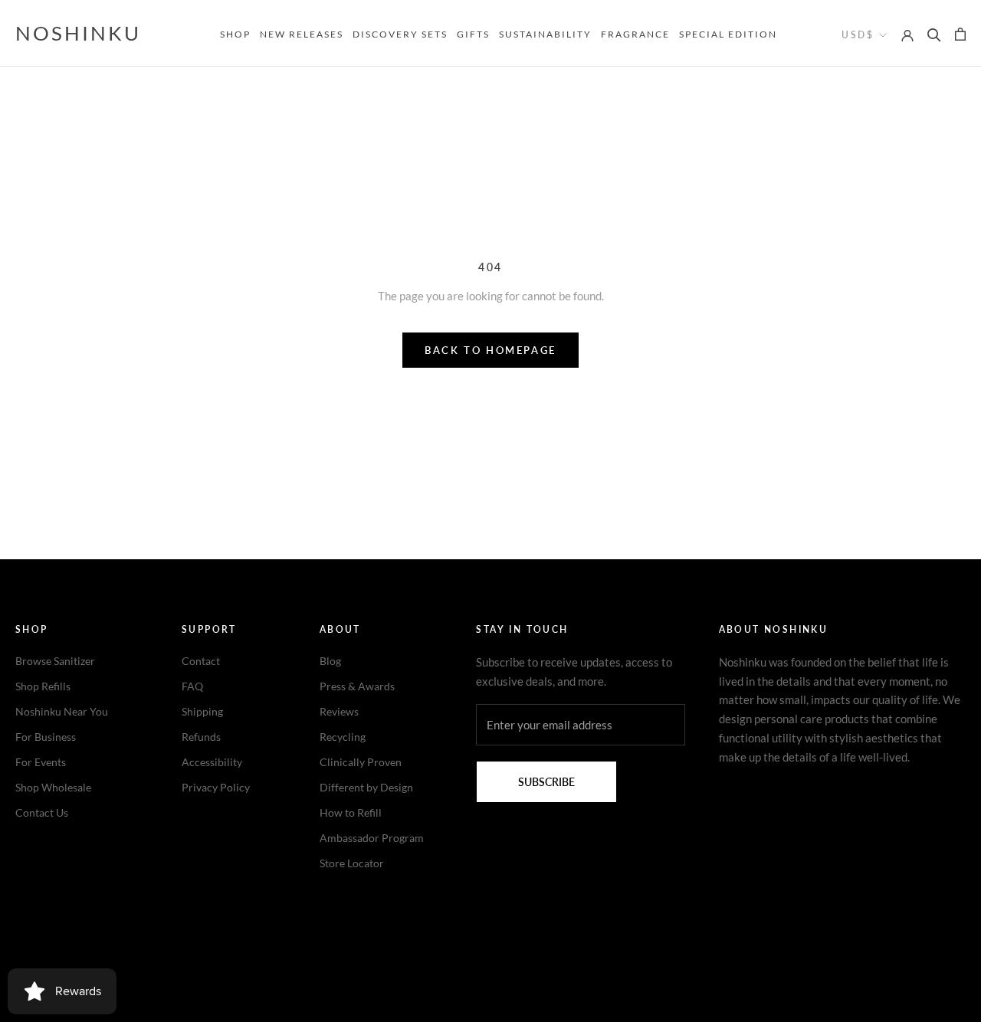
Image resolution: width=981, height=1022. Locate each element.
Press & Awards (357, 686)
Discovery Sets (400, 34)
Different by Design (366, 787)
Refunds (201, 736)
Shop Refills (43, 686)
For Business (45, 736)
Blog (330, 660)
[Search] (934, 34)
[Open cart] (960, 34)
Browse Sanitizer (55, 660)
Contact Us (41, 812)
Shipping (202, 711)
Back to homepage (490, 350)
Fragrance (635, 34)
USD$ (858, 35)
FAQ (192, 686)
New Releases (301, 34)
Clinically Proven (361, 761)
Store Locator (352, 863)
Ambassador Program (372, 837)
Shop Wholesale (53, 787)
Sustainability (545, 34)
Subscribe (546, 781)
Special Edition (728, 34)
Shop (235, 34)
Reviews (339, 711)
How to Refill (351, 812)
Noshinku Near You (61, 711)
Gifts (473, 34)
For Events (40, 761)
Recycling (343, 736)
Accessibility (212, 761)
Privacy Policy (216, 787)
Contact (201, 660)
